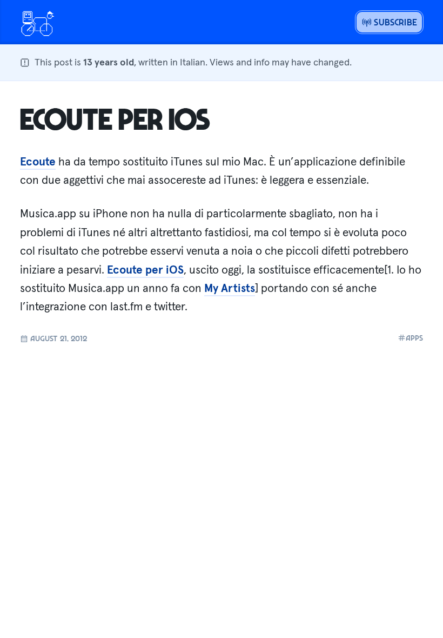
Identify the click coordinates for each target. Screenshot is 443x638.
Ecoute (38, 162)
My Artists (229, 288)
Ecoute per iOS (115, 118)
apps (414, 338)
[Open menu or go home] (37, 22)
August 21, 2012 (57, 338)
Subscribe (394, 22)
